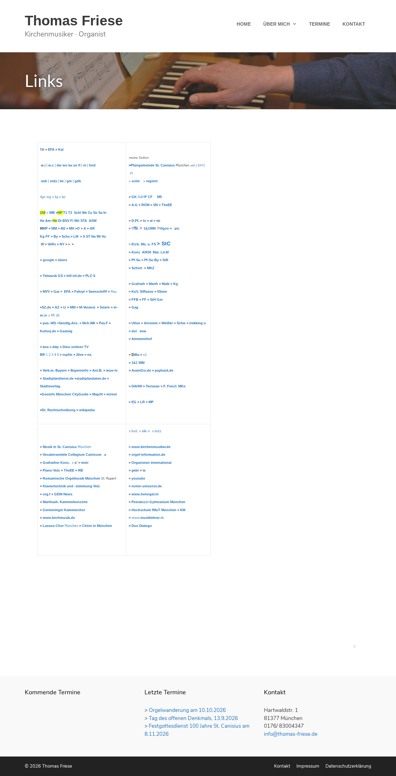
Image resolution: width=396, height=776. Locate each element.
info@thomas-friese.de (290, 734)
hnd (92, 165)
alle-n (146, 431)
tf (134, 228)
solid (135, 181)
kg (56, 197)
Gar (56, 291)
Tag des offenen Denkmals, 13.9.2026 (193, 718)
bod (134, 431)
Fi (71, 220)
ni (84, 165)
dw (59, 165)
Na (93, 236)
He (42, 220)
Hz (104, 236)
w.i (43, 165)
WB (52, 212)
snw (143, 331)
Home (244, 24)
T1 (65, 212)
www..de (147, 517)
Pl (131, 173)
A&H (142, 197)
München (67, 447)
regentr (152, 181)
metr (84, 462)
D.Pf (134, 220)
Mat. (156, 252)
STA (83, 220)
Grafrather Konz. (56, 462)
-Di (59, 220)
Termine (319, 24)
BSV (65, 220)
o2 (145, 354)
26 (57, 315)
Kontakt (353, 24)
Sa (100, 212)
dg (42, 197)
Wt (99, 236)
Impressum (307, 766)
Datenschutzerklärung (348, 766)
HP (60, 212)
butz (158, 431)
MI (53, 315)
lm (62, 181)
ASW (93, 220)
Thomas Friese (74, 20)
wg (48, 197)
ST (88, 236)
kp (63, 197)
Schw (181, 323)
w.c (51, 165)
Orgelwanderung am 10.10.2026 (187, 710)
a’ (76, 462)
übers (62, 260)
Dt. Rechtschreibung (58, 410)
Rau (114, 291)
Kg (42, 236)
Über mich (276, 24)
